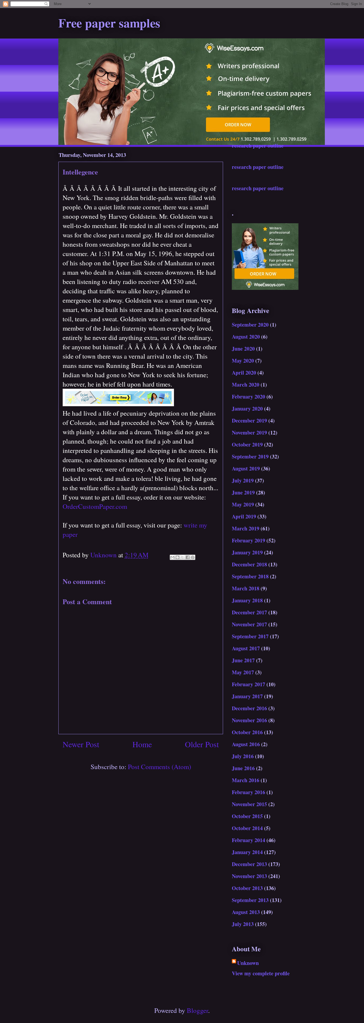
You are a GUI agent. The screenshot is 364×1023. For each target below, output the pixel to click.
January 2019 (247, 552)
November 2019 (249, 432)
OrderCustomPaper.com (95, 506)
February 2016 (248, 792)
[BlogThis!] (177, 557)
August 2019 (246, 468)
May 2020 (243, 360)
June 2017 (243, 660)
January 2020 (247, 408)
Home (142, 744)
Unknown (248, 963)
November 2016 (249, 720)
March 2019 (245, 528)
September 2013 (250, 900)
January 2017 (247, 696)
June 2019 (243, 492)
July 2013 (243, 924)
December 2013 (249, 864)
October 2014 (247, 828)
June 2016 (243, 768)
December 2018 (249, 564)
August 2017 (246, 648)
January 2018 (247, 600)
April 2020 (244, 372)
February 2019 (248, 540)
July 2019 (243, 480)
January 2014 (247, 852)
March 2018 (245, 588)
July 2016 (243, 756)
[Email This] (172, 557)
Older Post (202, 744)
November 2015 (249, 804)
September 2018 (250, 576)
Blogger (197, 1010)
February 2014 (248, 840)
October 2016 (247, 732)
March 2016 (245, 780)
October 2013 (247, 888)
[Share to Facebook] (187, 557)
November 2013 (249, 876)
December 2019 (249, 420)
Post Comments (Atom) (159, 766)
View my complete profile (261, 973)
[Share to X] (182, 557)
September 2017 (250, 636)
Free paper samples (109, 23)
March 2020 (245, 384)
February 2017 (248, 684)
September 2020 (250, 324)
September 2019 (250, 456)
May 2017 (243, 672)
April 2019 (244, 516)
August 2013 (246, 912)
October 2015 (247, 816)
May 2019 (243, 504)
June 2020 (243, 348)
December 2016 (249, 708)
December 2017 (249, 612)
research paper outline (258, 145)
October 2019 (247, 444)
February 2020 (248, 396)
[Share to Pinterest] (192, 557)
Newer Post (81, 744)
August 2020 (246, 336)
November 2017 (249, 624)
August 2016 (246, 744)
